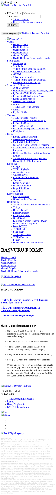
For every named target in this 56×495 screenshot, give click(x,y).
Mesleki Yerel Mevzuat (24, 101)
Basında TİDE (20, 226)
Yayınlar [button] (11, 115)
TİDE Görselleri (21, 237)
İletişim (16, 240)
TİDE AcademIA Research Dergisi (29, 120)
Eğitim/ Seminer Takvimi (25, 136)
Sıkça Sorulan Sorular (23, 77)
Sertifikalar (18, 66)
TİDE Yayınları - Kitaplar (25, 117)
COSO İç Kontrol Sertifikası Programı (31, 145)
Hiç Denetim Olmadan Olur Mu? (28, 242)
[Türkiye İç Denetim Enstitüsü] (16, 5)
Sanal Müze (18, 231)
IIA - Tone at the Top (23, 126)
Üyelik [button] (10, 41)
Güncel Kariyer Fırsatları (25, 199)
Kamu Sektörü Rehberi (24, 98)
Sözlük (16, 109)
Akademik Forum (21, 172)
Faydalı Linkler (20, 112)
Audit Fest (18, 191)
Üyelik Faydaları (21, 47)
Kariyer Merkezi (21, 196)
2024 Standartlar (21, 88)
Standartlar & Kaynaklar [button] (18, 85)
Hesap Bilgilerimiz (16, 404)
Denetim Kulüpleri (22, 185)
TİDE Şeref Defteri (22, 234)
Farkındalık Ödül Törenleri (26, 177)
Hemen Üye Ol (20, 44)
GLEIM (17, 74)
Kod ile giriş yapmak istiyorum (27, 22)
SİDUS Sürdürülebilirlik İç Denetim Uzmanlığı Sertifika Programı (30, 159)
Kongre (16, 166)
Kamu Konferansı (21, 183)
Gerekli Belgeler (21, 55)
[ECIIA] (5, 415)
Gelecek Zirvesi (20, 174)
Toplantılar (18, 180)
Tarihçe (16, 207)
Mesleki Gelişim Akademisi (26, 139)
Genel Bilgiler (19, 63)
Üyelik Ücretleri (20, 52)
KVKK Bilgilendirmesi (18, 407)
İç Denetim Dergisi (22, 123)
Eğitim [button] (10, 134)
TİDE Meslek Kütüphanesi (26, 107)
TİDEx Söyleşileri (21, 169)
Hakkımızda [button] (13, 202)
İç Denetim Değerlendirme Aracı (28, 96)
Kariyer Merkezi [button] (15, 193)
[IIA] (4, 412)
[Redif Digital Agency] (12, 433)
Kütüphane (18, 131)
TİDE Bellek (19, 229)
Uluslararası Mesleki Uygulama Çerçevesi (33, 90)
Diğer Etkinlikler (21, 188)
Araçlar (16, 104)
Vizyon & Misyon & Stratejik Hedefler (31, 204)
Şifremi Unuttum (21, 19)
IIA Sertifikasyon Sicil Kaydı (26, 71)
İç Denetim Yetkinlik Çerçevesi (27, 93)
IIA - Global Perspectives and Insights (31, 128)
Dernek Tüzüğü (20, 210)
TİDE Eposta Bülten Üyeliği (20, 399)
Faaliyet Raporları (21, 215)
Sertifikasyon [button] (13, 60)
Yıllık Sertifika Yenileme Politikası (29, 69)
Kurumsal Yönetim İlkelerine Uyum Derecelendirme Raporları (30, 222)
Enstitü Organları (21, 212)
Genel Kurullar (20, 218)
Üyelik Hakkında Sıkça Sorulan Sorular (32, 58)
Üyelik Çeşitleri (20, 50)
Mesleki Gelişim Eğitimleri (25, 142)
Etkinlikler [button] (12, 164)
